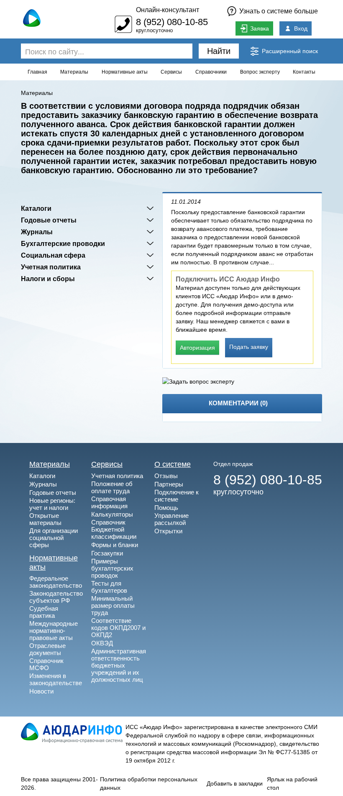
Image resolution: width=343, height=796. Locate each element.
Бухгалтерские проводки (63, 243)
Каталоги (36, 208)
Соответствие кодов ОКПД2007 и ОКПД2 (118, 627)
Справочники (211, 72)
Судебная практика (43, 612)
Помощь (166, 507)
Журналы (37, 231)
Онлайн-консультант (167, 9)
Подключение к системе (176, 496)
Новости (41, 691)
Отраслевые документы (47, 649)
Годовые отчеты (49, 220)
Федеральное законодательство (55, 582)
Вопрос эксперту (260, 72)
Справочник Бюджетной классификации (113, 529)
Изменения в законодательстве (55, 679)
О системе (172, 464)
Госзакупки (107, 553)
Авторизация (197, 347)
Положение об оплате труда (112, 487)
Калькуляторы (112, 514)
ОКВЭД (102, 643)
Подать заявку (248, 346)
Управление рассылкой (171, 519)
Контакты (304, 72)
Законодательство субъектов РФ (56, 597)
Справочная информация (109, 502)
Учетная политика (51, 267)
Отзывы (166, 475)
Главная (37, 72)
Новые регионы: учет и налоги (52, 504)
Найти (218, 51)
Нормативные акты (125, 72)
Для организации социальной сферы (53, 537)
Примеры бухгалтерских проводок (112, 568)
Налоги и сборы (48, 278)
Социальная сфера (53, 255)
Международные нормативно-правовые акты (53, 630)
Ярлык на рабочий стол (292, 783)
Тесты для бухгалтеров (109, 587)
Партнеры (168, 484)
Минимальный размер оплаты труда (113, 605)
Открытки (168, 531)
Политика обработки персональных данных (148, 783)
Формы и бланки (114, 544)
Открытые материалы (45, 519)
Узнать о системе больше (278, 11)
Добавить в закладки (235, 783)
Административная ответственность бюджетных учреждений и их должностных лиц (118, 665)
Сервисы (171, 72)
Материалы (74, 72)
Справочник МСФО (46, 664)
